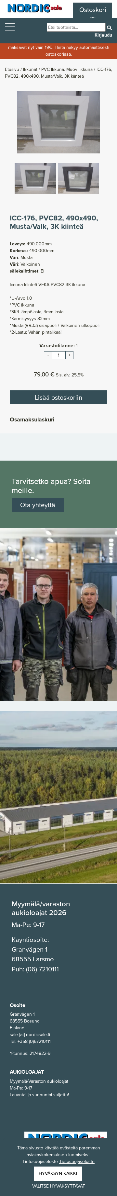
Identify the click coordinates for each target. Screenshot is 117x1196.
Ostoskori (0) (92, 14)
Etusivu (12, 69)
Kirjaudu (103, 35)
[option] (58, 122)
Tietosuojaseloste (77, 1161)
